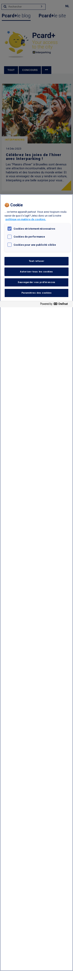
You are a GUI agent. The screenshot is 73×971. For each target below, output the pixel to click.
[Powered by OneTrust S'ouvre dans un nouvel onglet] (55, 304)
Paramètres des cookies (36, 292)
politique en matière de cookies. (25, 219)
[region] (36, 582)
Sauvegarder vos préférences (36, 282)
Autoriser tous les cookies (36, 271)
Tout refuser (36, 261)
